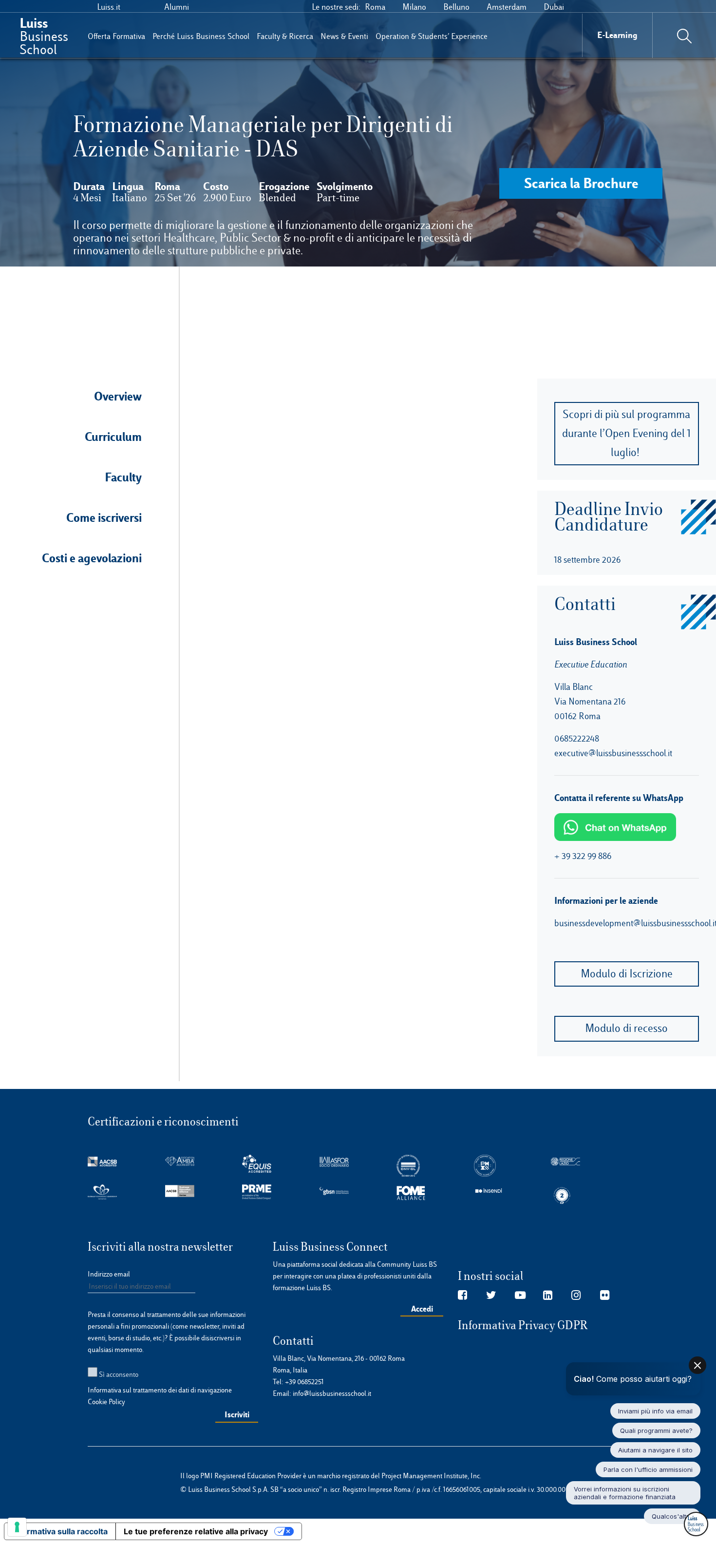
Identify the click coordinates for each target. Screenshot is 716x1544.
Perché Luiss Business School (200, 36)
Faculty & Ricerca (285, 36)
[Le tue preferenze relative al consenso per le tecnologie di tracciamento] (17, 1527)
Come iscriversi (104, 517)
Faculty (123, 477)
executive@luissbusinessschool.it (613, 753)
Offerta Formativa (116, 36)
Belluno (456, 6)
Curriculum (113, 436)
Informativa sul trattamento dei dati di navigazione (160, 1390)
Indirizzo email (109, 1274)
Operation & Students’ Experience (432, 36)
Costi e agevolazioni (92, 558)
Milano (414, 6)
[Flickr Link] (604, 1295)
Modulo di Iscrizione (627, 974)
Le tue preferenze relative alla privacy (196, 1531)
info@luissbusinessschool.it (332, 1393)
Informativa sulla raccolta (60, 1531)
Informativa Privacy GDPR (523, 1325)
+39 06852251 (304, 1381)
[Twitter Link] (491, 1295)
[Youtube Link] (520, 1295)
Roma (375, 6)
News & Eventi (344, 36)
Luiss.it (108, 6)
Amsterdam (507, 6)
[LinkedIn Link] (547, 1295)
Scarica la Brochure (581, 183)
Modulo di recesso (626, 1028)
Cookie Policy (106, 1401)
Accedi (422, 1308)
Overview (118, 396)
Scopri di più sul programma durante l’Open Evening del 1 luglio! (626, 433)
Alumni (176, 6)
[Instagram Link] (576, 1295)
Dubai (554, 6)
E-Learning (617, 34)
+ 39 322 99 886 (582, 855)
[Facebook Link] (462, 1295)
